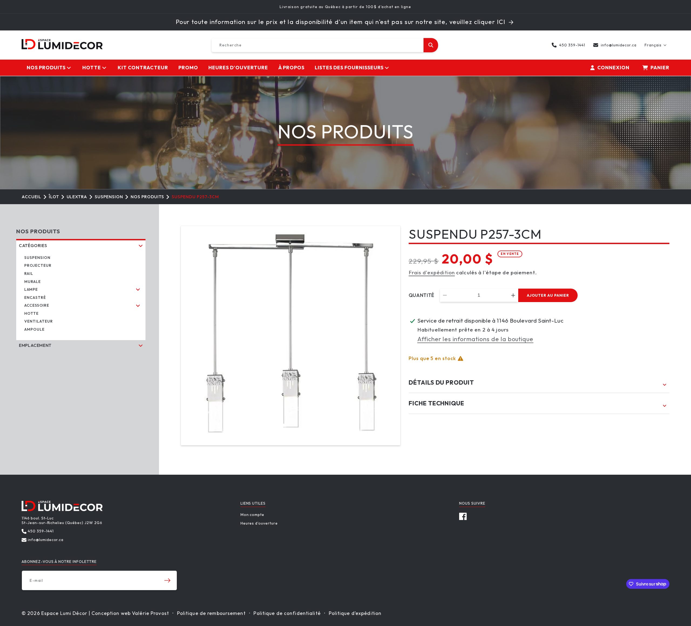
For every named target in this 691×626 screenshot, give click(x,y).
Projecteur (38, 265)
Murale (32, 281)
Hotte (31, 313)
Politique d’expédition (355, 613)
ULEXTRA (77, 196)
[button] (655, 45)
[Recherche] (431, 45)
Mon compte (253, 514)
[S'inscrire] (167, 580)
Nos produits (147, 196)
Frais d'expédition (432, 272)
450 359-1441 (572, 45)
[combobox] (325, 45)
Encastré (35, 297)
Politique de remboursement (211, 613)
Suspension (109, 196)
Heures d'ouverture (259, 523)
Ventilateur (38, 321)
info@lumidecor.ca (618, 45)
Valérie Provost (150, 613)
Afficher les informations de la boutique (475, 339)
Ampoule (34, 329)
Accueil (31, 196)
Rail (28, 273)
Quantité (421, 295)
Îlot (54, 196)
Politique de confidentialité (286, 613)
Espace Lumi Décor (64, 613)
